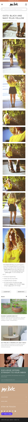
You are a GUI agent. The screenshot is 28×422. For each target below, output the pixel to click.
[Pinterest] (9, 411)
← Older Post (6, 291)
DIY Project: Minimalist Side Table (13, 342)
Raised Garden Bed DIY (9, 316)
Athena (11, 284)
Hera (9, 285)
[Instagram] (12, 411)
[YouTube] (15, 411)
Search (11, 419)
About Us (16, 419)
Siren (23, 284)
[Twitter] (4, 411)
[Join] (25, 379)
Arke (21, 282)
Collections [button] (4, 397)
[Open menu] (3, 4)
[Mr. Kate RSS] (26, 296)
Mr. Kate (4, 419)
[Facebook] (1, 411)
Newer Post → (21, 291)
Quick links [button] (4, 401)
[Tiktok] (7, 411)
